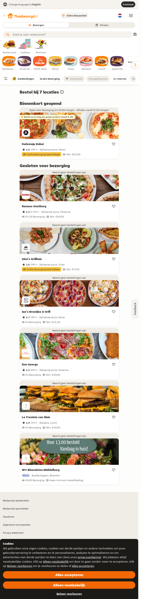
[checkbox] (9, 63)
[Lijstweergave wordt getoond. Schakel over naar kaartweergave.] (135, 34)
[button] (20, 15)
